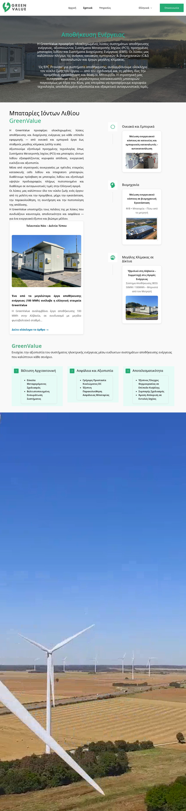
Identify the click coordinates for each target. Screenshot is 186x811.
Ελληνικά (144, 7)
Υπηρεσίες (105, 7)
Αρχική (72, 7)
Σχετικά (87, 7)
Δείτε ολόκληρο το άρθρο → (30, 329)
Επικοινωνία (172, 7)
